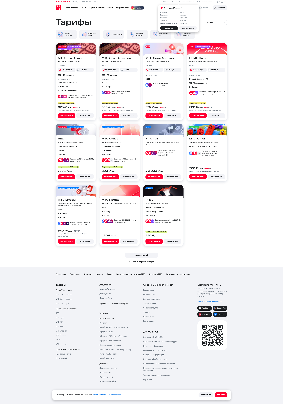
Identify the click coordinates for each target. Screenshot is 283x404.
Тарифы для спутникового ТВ (68, 349)
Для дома (103, 363)
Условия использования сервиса (156, 375)
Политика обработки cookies (155, 359)
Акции (110, 274)
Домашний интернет (108, 368)
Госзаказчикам (85, 2)
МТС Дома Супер (63, 303)
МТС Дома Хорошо (64, 299)
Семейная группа (150, 308)
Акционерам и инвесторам (178, 274)
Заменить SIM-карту (108, 354)
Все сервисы (148, 321)
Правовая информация (153, 346)
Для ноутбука (105, 293)
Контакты (88, 274)
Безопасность (149, 294)
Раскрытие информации (153, 355)
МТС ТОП (59, 322)
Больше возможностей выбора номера (115, 349)
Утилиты (146, 312)
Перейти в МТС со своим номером (113, 327)
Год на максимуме (63, 354)
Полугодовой (61, 358)
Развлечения (148, 290)
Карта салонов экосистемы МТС (130, 274)
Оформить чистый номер (110, 340)
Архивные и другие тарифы (141, 261)
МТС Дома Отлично (64, 294)
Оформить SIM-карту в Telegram (113, 336)
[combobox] (216, 22)
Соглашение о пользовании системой (159, 363)
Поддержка (75, 274)
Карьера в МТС (155, 274)
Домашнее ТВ (105, 372)
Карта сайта (148, 379)
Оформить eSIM (106, 332)
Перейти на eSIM (106, 358)
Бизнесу (75, 2)
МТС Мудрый (61, 331)
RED (57, 313)
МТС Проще (61, 335)
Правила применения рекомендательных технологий (160, 369)
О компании (61, 274)
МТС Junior (60, 326)
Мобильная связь (106, 318)
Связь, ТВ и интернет (64, 290)
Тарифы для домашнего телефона (113, 303)
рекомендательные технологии (107, 394)
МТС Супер (60, 317)
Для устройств (105, 285)
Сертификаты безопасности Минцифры (160, 341)
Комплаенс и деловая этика (154, 350)
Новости (99, 274)
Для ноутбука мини (107, 289)
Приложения (148, 316)
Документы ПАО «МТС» (153, 337)
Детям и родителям (151, 299)
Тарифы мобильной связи (66, 308)
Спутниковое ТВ (106, 377)
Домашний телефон (107, 381)
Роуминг (103, 323)
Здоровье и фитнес (151, 303)
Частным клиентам (63, 2)
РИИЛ (58, 339)
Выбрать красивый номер (110, 345)
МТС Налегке (61, 344)
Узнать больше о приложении (209, 301)
